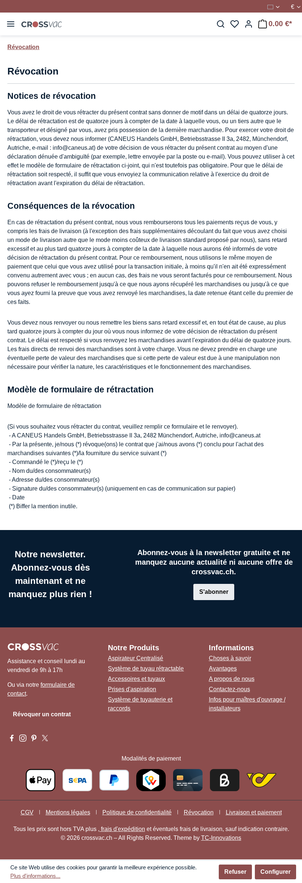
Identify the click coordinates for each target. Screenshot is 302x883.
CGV (27, 812)
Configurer (275, 872)
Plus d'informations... (35, 876)
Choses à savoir (230, 658)
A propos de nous (231, 679)
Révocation (199, 812)
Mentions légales (68, 812)
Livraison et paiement (254, 812)
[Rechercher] (221, 24)
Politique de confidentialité (137, 812)
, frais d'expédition (121, 829)
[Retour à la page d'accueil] (41, 24)
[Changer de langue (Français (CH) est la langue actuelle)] (274, 7)
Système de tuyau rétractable (146, 668)
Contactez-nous (229, 689)
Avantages (223, 668)
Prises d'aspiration (132, 689)
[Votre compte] (249, 24)
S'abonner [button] (213, 592)
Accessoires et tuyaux (136, 679)
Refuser (235, 872)
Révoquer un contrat (42, 714)
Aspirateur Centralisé (135, 658)
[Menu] (11, 24)
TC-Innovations (221, 838)
